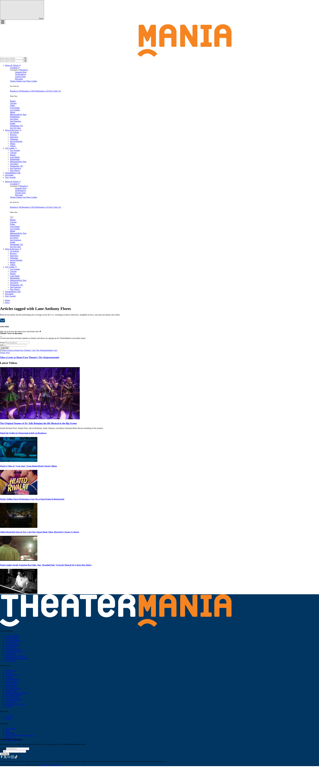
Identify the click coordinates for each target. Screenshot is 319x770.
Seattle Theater (11, 654)
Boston (13, 101)
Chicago (13, 103)
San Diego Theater (12, 697)
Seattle (12, 123)
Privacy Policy (44, 765)
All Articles (14, 132)
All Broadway (20, 74)
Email (3, 343)
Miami (12, 112)
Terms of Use (55, 765)
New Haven (15, 171)
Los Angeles (15, 110)
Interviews (14, 137)
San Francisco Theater (14, 651)
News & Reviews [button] (12, 130)
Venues (13, 81)
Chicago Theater (11, 638)
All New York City (53, 91)
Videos (12, 146)
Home (7, 300)
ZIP (1, 345)
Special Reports (16, 141)
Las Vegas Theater (12, 645)
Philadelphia (15, 117)
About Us (9, 737)
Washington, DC (16, 126)
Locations (14, 68)
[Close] (1, 336)
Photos (12, 144)
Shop (7, 731)
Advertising (9, 733)
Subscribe (4, 348)
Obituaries (14, 139)
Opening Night (11, 675)
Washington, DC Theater (15, 656)
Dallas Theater (10, 686)
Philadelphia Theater (13, 649)
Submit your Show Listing (26, 81)
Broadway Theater (12, 636)
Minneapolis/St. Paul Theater (16, 658)
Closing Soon (20, 77)
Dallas (12, 105)
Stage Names (10, 728)
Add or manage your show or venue (19, 735)
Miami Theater (11, 647)
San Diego (14, 119)
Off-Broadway (25, 91)
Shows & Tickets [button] (12, 65)
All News (9, 706)
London (8, 719)
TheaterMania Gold (12, 173)
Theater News (5, 353)
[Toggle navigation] (2, 22)
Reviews (13, 135)
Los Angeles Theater (13, 640)
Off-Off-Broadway (38, 91)
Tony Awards (10, 177)
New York (9, 716)
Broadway (24, 70)
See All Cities (15, 128)
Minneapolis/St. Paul (18, 114)
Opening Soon (20, 72)
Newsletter (9, 175)
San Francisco (15, 121)
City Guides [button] (10, 148)
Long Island (14, 108)
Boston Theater (11, 643)
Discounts (19, 79)
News (7, 302)
